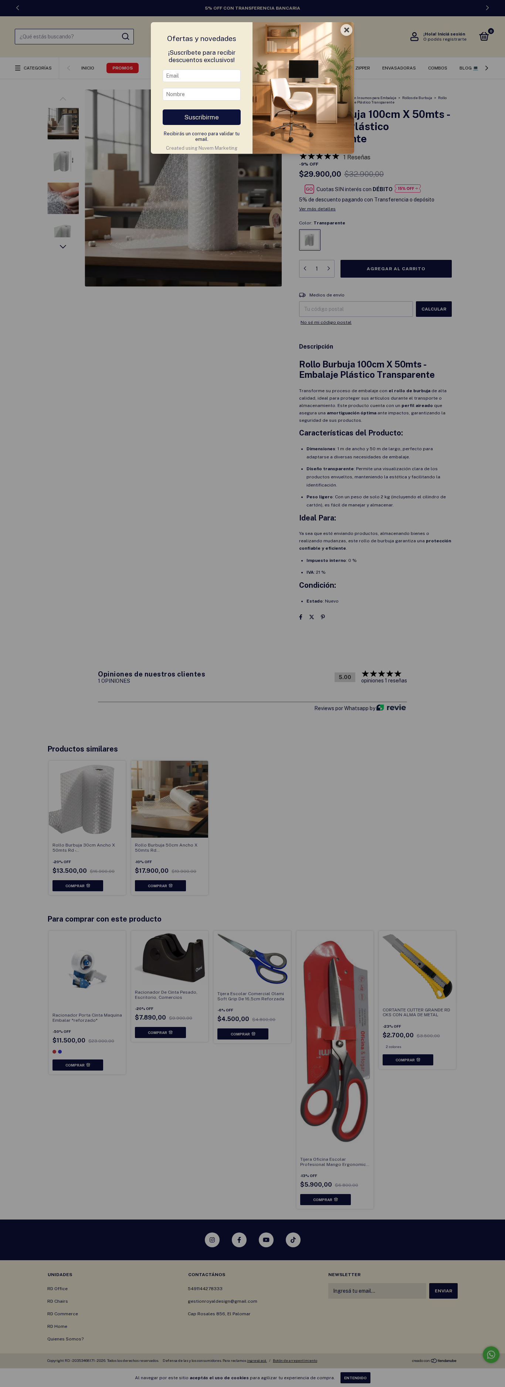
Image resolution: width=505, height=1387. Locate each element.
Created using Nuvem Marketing (201, 148)
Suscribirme (201, 117)
